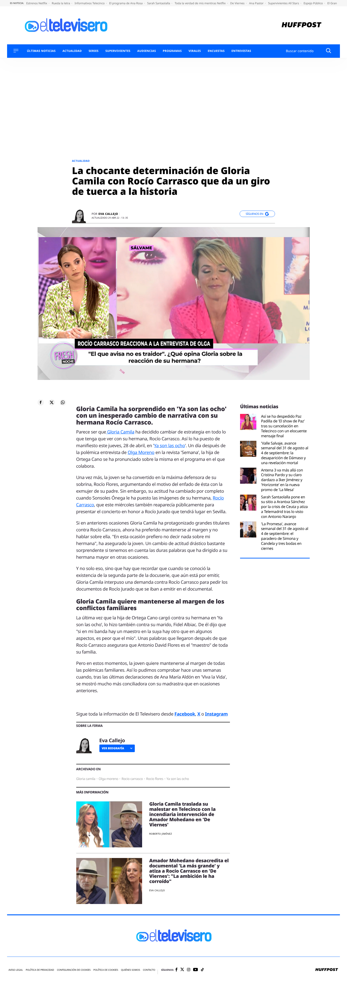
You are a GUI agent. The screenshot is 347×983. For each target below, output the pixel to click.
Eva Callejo (108, 213)
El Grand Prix (336, 3)
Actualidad (72, 51)
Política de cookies (105, 969)
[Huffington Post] (301, 25)
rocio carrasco (132, 779)
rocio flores (154, 779)
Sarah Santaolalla (159, 3)
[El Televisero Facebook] (176, 970)
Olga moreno (108, 779)
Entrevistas (241, 51)
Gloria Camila (120, 432)
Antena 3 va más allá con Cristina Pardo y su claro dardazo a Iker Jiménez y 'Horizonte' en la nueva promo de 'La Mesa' (282, 480)
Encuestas (216, 51)
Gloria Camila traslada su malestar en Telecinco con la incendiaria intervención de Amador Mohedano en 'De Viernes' (182, 814)
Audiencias (146, 51)
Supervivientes (117, 51)
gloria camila (85, 779)
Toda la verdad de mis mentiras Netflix (200, 3)
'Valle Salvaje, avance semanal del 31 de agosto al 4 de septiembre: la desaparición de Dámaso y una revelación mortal (284, 453)
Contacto (149, 969)
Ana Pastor (256, 3)
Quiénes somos (130, 969)
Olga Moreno (141, 452)
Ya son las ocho (169, 445)
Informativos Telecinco (90, 3)
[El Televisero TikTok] (202, 970)
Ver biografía (113, 748)
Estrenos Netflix (37, 3)
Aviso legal (15, 969)
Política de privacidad (40, 969)
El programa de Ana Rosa (126, 3)
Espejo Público (313, 3)
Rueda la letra (61, 3)
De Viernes (237, 3)
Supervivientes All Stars (284, 3)
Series (93, 51)
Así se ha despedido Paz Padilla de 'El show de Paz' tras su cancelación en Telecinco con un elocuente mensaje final (284, 426)
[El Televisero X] (182, 970)
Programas (172, 51)
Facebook (184, 714)
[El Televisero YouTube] (195, 970)
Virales (195, 51)
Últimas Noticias (41, 51)
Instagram (216, 714)
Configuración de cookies (74, 969)
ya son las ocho (177, 779)
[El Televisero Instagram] (188, 970)
